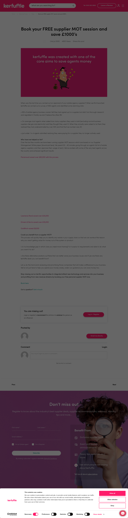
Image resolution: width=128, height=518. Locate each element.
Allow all (112, 493)
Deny (112, 505)
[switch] (54, 514)
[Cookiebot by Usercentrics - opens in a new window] (12, 514)
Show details (97, 514)
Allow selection (112, 499)
